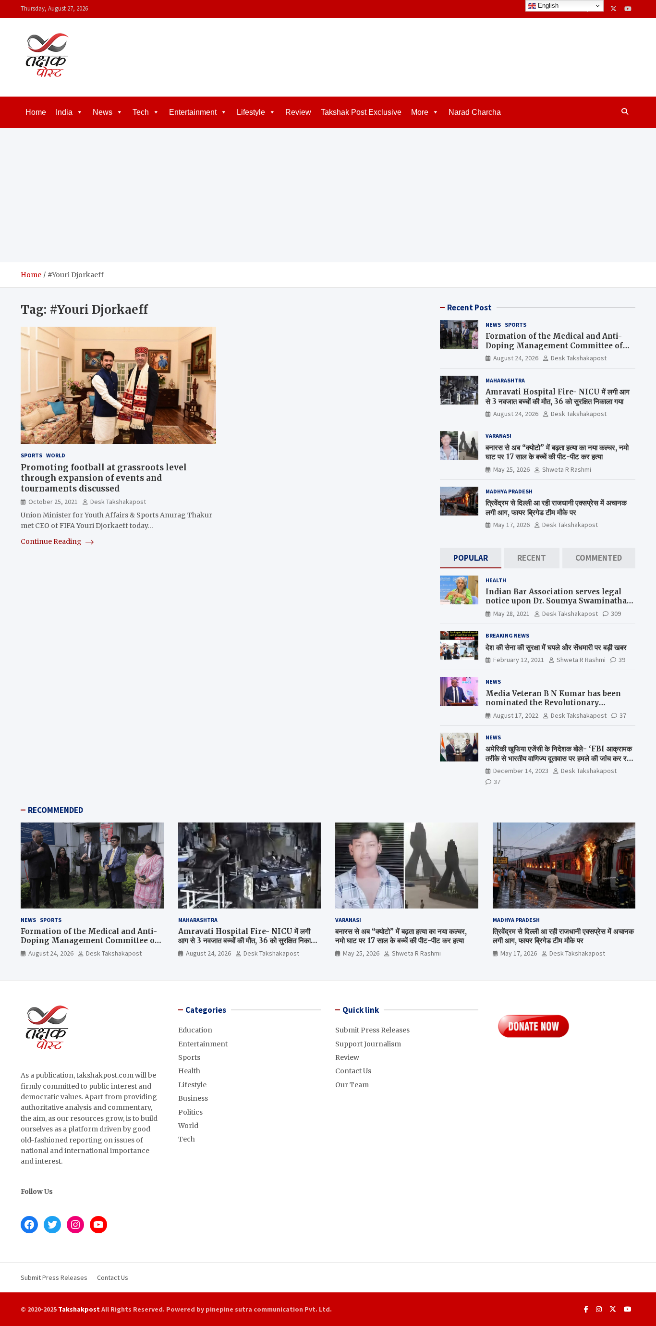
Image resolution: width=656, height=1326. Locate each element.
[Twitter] (613, 8)
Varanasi (498, 435)
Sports (31, 455)
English (547, 5)
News (102, 112)
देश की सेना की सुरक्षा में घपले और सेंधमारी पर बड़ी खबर (556, 647)
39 (622, 659)
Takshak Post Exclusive (361, 112)
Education (195, 1030)
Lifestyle (251, 112)
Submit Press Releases (372, 1030)
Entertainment (193, 112)
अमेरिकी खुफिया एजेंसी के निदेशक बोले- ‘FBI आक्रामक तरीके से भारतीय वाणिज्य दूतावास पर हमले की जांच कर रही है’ (559, 758)
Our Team (352, 1084)
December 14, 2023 (520, 770)
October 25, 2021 (53, 502)
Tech (141, 112)
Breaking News (507, 635)
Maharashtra (505, 380)
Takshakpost (79, 1309)
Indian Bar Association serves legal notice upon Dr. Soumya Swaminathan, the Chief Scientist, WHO (560, 601)
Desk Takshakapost (118, 502)
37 (623, 715)
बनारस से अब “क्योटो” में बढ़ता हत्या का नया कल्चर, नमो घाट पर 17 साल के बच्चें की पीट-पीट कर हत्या (557, 452)
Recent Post (469, 307)
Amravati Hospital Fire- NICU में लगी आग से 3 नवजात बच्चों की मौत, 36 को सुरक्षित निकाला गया (558, 396)
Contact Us (353, 1071)
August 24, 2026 (515, 358)
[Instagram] (599, 1309)
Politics (190, 1112)
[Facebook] (586, 1309)
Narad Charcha (475, 112)
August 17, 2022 (515, 715)
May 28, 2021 (511, 613)
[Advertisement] (328, 195)
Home (35, 112)
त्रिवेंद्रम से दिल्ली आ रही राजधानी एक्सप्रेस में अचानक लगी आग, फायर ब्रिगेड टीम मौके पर (556, 507)
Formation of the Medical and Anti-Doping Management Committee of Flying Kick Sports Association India (556, 345)
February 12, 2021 (518, 659)
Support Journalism (368, 1044)
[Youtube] (627, 8)
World (55, 455)
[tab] (470, 558)
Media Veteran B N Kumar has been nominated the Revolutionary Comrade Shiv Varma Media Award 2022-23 (553, 707)
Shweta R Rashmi (566, 469)
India (64, 112)
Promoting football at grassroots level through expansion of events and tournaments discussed (104, 478)
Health (496, 580)
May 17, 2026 (511, 524)
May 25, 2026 (511, 469)
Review (298, 112)
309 (616, 613)
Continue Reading (52, 541)
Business (193, 1098)
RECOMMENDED (55, 810)
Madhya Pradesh (509, 491)
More (419, 112)
